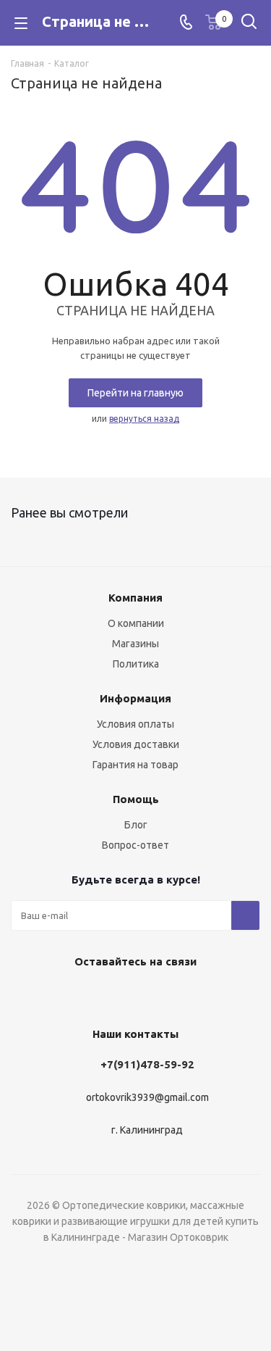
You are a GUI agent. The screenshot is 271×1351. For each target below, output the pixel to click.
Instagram (96, 995)
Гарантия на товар (135, 764)
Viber (132, 995)
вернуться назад (144, 418)
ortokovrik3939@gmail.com (147, 1098)
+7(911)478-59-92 (147, 1064)
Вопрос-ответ (135, 845)
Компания (135, 597)
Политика (136, 664)
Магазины (135, 643)
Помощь (136, 799)
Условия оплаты (135, 724)
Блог (135, 825)
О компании (136, 623)
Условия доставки (136, 744)
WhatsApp (168, 995)
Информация (135, 698)
